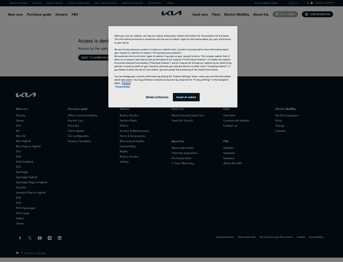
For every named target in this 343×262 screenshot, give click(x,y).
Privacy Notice (122, 86)
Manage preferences (157, 97)
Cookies (126, 83)
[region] (172, 66)
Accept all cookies (186, 97)
